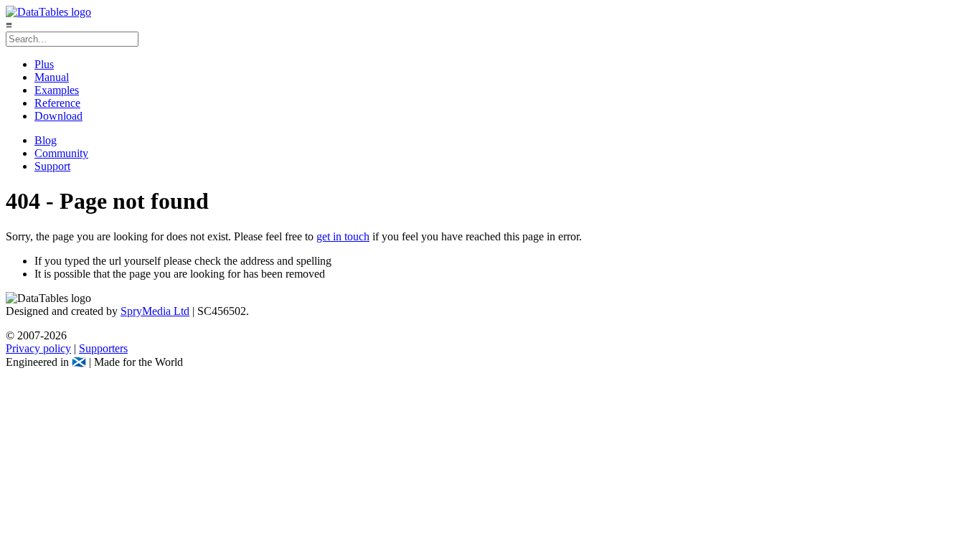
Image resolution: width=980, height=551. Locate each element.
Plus (44, 64)
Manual (51, 77)
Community (61, 153)
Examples (56, 90)
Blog (45, 140)
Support (52, 166)
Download (58, 116)
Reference (57, 103)
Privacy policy (38, 348)
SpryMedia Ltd (155, 311)
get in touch (342, 236)
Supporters (103, 348)
